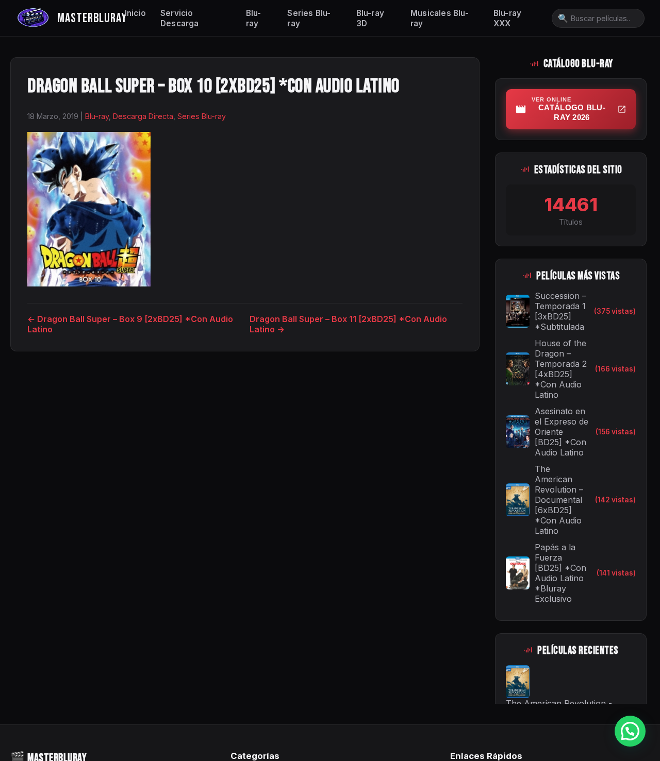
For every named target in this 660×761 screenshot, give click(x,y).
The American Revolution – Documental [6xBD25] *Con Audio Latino (559, 500)
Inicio (135, 13)
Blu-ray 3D (370, 18)
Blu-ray (253, 18)
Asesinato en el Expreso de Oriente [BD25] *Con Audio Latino (561, 432)
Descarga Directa (143, 116)
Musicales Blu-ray (439, 18)
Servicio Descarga (179, 18)
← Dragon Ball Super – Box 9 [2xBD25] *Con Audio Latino (130, 324)
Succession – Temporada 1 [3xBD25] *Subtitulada (560, 311)
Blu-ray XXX (507, 18)
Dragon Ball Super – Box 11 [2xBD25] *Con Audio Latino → (348, 324)
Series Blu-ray (309, 18)
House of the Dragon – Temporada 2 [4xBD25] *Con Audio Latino (561, 369)
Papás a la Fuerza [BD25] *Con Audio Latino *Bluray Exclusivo (560, 573)
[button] (630, 731)
